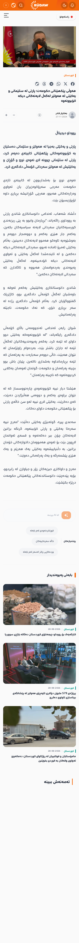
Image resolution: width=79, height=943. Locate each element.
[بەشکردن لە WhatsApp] (58, 84)
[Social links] (6, 5)
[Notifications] (72, 5)
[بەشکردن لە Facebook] (73, 84)
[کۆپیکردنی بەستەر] (37, 84)
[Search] (20, 5)
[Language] (13, 5)
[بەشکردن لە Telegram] (51, 84)
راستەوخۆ (64, 17)
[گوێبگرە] (39, 115)
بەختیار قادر (61, 113)
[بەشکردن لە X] (65, 84)
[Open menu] (6, 16)
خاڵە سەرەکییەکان (45, 541)
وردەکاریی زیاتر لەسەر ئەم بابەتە (38, 552)
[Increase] (6, 115)
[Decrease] (14, 115)
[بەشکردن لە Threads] (44, 84)
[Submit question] (66, 515)
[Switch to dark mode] (64, 5)
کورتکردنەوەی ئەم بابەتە (42, 530)
